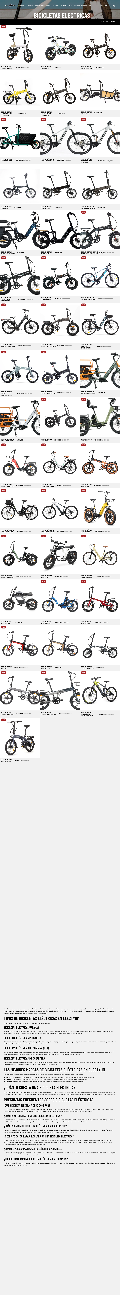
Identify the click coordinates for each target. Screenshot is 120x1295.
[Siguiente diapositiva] (37, 44)
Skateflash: (9, 1081)
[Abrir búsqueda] (106, 6)
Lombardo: (9, 1077)
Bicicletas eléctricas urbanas (21, 1027)
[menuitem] (90, 5)
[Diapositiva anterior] (3, 44)
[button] (113, 22)
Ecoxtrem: (9, 1079)
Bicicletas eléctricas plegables (22, 1037)
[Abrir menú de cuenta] (110, 6)
